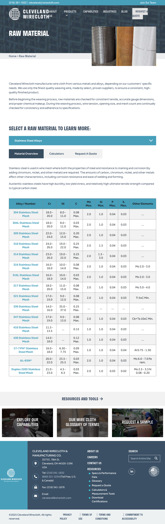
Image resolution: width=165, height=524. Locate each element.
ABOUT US (53, 14)
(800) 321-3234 (51, 476)
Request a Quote (101, 485)
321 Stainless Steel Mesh (25, 297)
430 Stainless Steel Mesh (25, 339)
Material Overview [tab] (26, 153)
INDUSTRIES (109, 11)
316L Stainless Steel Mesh (26, 276)
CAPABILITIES (90, 11)
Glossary (97, 480)
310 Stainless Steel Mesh (25, 245)
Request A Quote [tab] (86, 153)
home (13, 56)
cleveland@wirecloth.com (44, 2)
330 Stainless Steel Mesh (25, 308)
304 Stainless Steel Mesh (25, 214)
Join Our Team (148, 2)
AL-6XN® (26, 360)
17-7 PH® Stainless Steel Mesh (26, 350)
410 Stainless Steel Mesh (25, 329)
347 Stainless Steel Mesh (25, 318)
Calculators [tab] (56, 153)
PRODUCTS (70, 11)
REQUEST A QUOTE (140, 14)
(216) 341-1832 (18, 2)
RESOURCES (94, 469)
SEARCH (133, 451)
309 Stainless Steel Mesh (25, 235)
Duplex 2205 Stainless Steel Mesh (25, 371)
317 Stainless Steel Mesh (25, 287)
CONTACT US (94, 463)
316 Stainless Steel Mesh (25, 266)
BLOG (124, 11)
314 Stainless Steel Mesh (25, 256)
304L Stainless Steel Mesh (26, 224)
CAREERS (92, 457)
